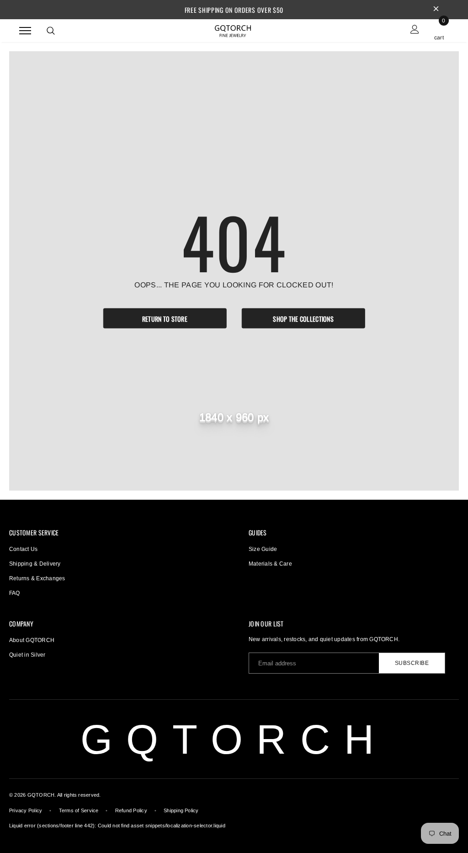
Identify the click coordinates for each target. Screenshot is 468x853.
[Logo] (233, 30)
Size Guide (263, 549)
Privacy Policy (25, 810)
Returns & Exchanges (37, 578)
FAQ (14, 593)
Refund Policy (131, 810)
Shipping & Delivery (35, 564)
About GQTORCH (31, 640)
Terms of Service (79, 810)
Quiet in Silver (27, 655)
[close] (436, 9)
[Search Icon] (51, 31)
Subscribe (412, 663)
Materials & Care (270, 564)
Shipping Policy (181, 810)
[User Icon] (414, 30)
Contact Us (23, 549)
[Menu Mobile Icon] (25, 30)
